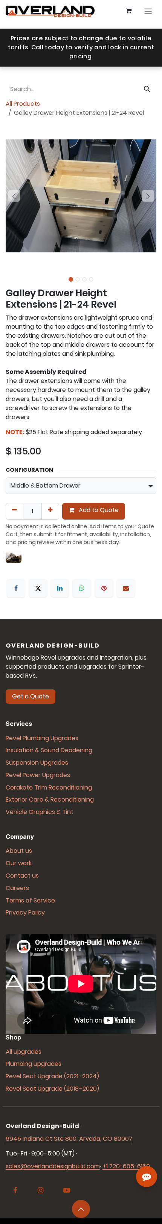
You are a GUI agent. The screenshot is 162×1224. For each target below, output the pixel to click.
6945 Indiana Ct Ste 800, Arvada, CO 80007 (69, 1138)
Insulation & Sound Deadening (49, 750)
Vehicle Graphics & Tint (39, 812)
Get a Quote (30, 696)
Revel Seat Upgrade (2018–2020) (52, 1088)
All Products (23, 103)
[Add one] (50, 511)
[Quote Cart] (128, 11)
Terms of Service (30, 900)
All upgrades (23, 1051)
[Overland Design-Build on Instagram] (40, 1190)
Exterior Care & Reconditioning (50, 799)
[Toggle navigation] (148, 11)
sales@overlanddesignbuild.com (53, 1166)
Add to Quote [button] (98, 510)
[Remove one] (14, 511)
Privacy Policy (25, 912)
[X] (38, 588)
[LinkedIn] (60, 588)
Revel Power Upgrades (38, 775)
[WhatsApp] (82, 588)
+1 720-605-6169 (126, 1166)
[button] (14, 196)
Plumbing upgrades (33, 1063)
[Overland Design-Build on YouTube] (66, 1190)
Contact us (22, 875)
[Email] (126, 588)
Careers (17, 888)
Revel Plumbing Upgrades (42, 738)
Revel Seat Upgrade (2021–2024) (52, 1076)
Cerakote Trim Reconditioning (49, 787)
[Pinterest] (104, 588)
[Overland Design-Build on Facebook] (15, 1190)
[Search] (147, 89)
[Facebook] (16, 588)
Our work (19, 863)
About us (19, 850)
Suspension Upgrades (37, 762)
